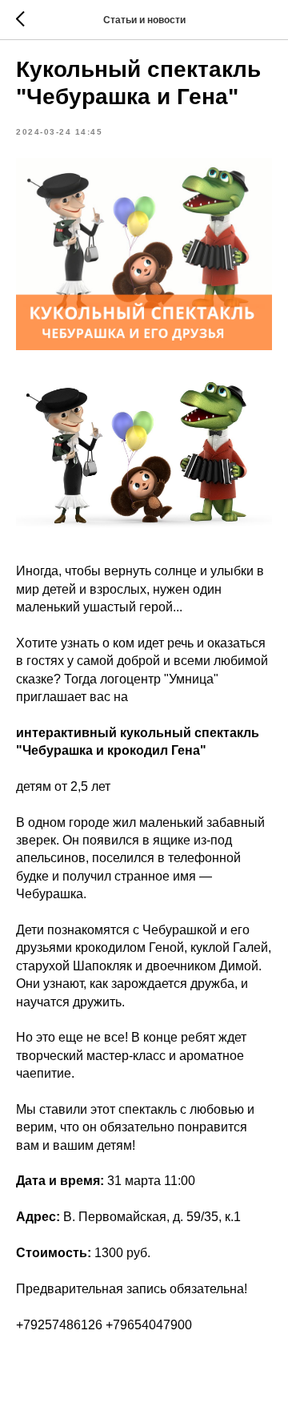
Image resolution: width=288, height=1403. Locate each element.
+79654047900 (149, 1325)
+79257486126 (59, 1325)
